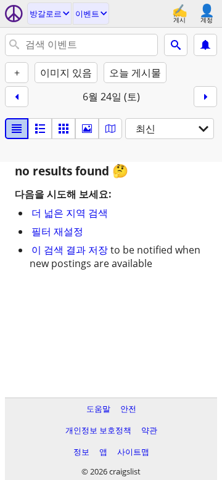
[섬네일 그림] (40, 128)
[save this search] (205, 45)
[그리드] (63, 128)
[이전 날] (16, 96)
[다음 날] (205, 96)
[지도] (110, 128)
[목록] (16, 128)
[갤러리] (87, 128)
